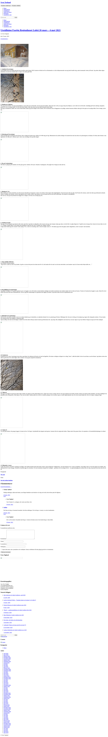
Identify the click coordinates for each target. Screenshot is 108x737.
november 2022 (7, 685)
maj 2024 (6, 672)
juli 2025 (6, 664)
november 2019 (7, 724)
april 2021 (6, 702)
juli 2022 (6, 687)
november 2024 (7, 669)
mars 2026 (6, 654)
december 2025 (7, 657)
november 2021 (7, 694)
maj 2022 (6, 689)
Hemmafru (6, 13)
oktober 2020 (7, 710)
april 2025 (6, 666)
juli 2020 (6, 714)
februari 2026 (7, 656)
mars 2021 (6, 703)
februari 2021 (7, 705)
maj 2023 (6, 681)
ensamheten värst (7, 14)
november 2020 (7, 709)
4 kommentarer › (4, 38)
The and (3, 474)
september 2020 (7, 711)
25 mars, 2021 (7, 495)
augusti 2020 (6, 712)
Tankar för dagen (7, 12)
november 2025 (7, 658)
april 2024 (6, 673)
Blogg (5, 8)
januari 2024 (6, 676)
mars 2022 (6, 691)
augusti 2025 (6, 662)
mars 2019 (6, 732)
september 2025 (7, 661)
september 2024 (7, 670)
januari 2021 (6, 706)
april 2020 (6, 718)
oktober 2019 (7, 726)
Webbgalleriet (7, 9)
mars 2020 (6, 719)
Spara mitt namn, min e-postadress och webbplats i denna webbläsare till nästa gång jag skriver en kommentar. (27, 549)
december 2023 (7, 677)
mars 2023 (6, 683)
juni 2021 (6, 699)
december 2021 (7, 693)
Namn (2, 541)
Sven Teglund (6, 2)
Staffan (5, 507)
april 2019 (6, 731)
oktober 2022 (7, 686)
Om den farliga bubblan (7, 480)
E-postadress (3, 544)
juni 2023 (6, 680)
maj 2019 (6, 730)
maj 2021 (6, 701)
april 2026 (6, 653)
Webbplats (3, 546)
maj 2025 (6, 665)
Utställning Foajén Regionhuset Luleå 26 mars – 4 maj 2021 (31, 30)
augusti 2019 (6, 727)
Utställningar (6, 11)
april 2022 (6, 690)
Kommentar (3, 538)
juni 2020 (6, 715)
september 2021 (7, 697)
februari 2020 (7, 720)
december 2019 (7, 723)
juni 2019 (6, 728)
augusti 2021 (6, 698)
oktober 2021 (7, 695)
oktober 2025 (7, 660)
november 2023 (7, 678)
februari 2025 (7, 668)
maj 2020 (6, 716)
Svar (5, 496)
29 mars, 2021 (9, 504)
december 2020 (7, 707)
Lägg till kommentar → (6, 486)
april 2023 (6, 682)
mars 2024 (6, 674)
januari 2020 (6, 722)
